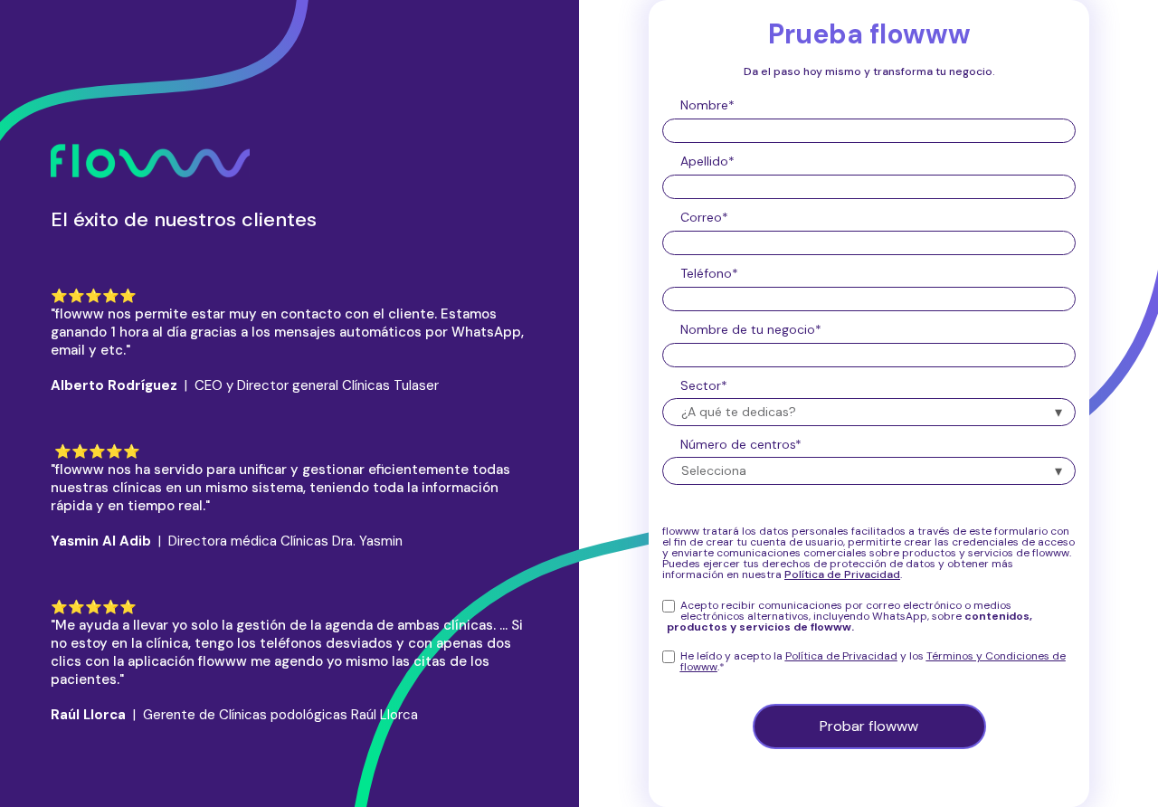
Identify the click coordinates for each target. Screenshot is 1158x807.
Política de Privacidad (841, 656)
